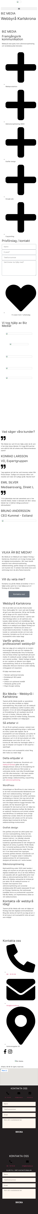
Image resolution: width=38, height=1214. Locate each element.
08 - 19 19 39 (8, 1097)
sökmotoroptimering (13, 780)
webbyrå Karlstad (9, 764)
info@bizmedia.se (19, 1097)
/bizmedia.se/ (30, 1097)
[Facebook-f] (5, 1051)
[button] (19, 8)
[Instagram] (10, 1051)
